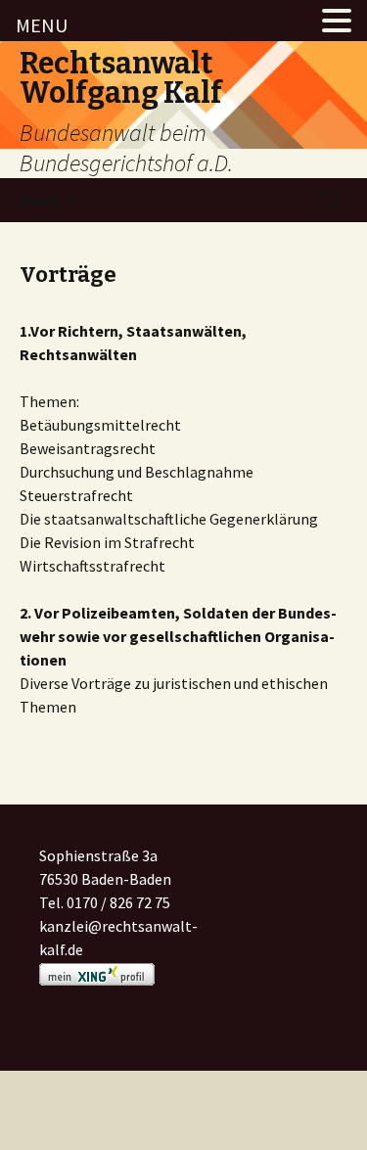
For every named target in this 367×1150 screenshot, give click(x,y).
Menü (39, 199)
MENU (42, 25)
